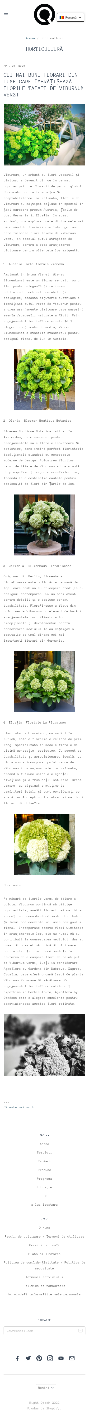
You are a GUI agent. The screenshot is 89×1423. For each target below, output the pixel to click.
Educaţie (44, 1187)
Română (44, 1387)
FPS (44, 1196)
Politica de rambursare (45, 1286)
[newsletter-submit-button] (80, 1331)
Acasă (30, 38)
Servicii (44, 1152)
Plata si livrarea (44, 1254)
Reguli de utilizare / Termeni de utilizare (44, 1236)
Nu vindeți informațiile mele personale (45, 1294)
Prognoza (44, 1178)
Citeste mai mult (19, 1107)
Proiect (44, 1161)
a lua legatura (44, 1204)
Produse (44, 1170)
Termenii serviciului (45, 1277)
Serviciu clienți (44, 1245)
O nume (44, 1227)
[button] (70, 17)
